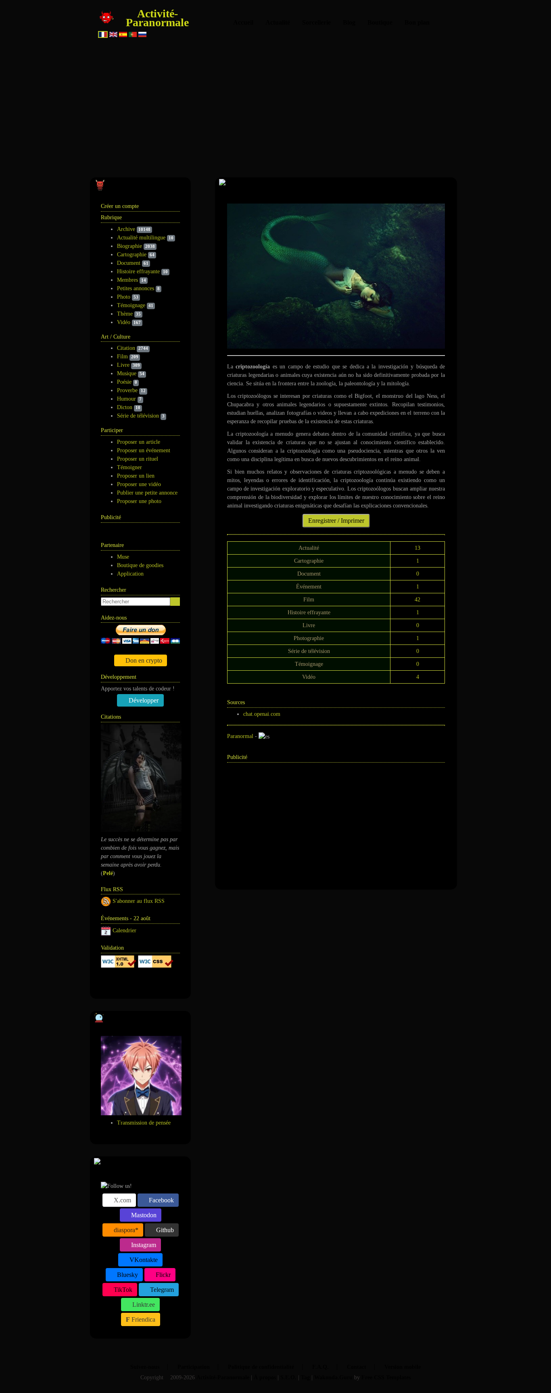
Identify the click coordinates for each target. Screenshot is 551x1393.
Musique (126, 373)
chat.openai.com (261, 714)
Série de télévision (138, 416)
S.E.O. (288, 1377)
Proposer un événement (143, 450)
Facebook (160, 1200)
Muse (123, 557)
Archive (126, 229)
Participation (193, 1367)
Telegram (161, 1289)
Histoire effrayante (138, 271)
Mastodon (143, 1215)
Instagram (142, 1244)
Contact (356, 1367)
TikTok (122, 1289)
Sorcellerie (316, 22)
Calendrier (124, 930)
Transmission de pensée (144, 1123)
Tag (305, 1377)
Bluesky (126, 1274)
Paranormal (240, 736)
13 (417, 548)
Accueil (243, 22)
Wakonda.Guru (333, 1377)
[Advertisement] (275, 104)
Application (130, 574)
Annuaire (131, 982)
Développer (143, 700)
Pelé (108, 873)
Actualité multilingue (141, 238)
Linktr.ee (143, 1304)
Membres (127, 280)
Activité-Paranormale (157, 18)
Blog (349, 22)
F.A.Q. (320, 1367)
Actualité (277, 22)
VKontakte (143, 1259)
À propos (265, 1377)
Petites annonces (135, 288)
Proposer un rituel (137, 459)
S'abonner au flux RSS (139, 901)
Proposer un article (138, 442)
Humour (126, 399)
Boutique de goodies (140, 565)
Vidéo (123, 322)
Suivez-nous (144, 1367)
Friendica (142, 1319)
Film (122, 356)
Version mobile (402, 1367)
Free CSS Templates (386, 1377)
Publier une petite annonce (147, 493)
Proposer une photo (139, 501)
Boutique (379, 22)
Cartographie (131, 255)
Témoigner (129, 467)
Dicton (124, 407)
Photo (123, 297)
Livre (123, 365)
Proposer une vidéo (139, 484)
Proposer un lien (135, 476)
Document (128, 263)
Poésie (124, 382)
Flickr (162, 1274)
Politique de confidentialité (261, 1367)
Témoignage (131, 305)
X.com (121, 1200)
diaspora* (125, 1230)
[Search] (175, 601)
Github (164, 1230)
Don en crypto (143, 660)
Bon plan (417, 22)
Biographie (129, 246)
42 (417, 600)
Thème (125, 314)
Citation (126, 348)
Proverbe (127, 390)
